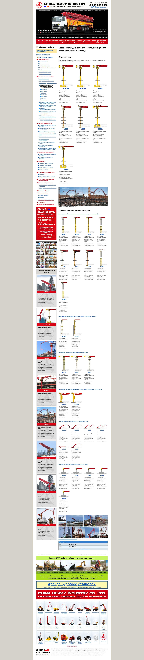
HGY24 (102, 430)
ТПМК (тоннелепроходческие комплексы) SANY (46, 180)
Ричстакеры (42, 174)
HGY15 (64, 449)
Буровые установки (43, 195)
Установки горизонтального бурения (47, 137)
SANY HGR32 (44, 94)
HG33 (83, 129)
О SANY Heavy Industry (43, 37)
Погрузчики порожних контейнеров (47, 176)
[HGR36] (46, 415)
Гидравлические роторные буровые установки (47, 126)
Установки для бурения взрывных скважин (47, 143)
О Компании (41, 202)
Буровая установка (55, 37)
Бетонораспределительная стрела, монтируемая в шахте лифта (48, 103)
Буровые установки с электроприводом (44, 140)
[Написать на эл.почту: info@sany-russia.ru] (45, 47)
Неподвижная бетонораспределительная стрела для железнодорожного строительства (80, 389)
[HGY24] (102, 427)
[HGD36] (89, 225)
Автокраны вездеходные (45, 165)
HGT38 (89, 372)
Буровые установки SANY (45, 123)
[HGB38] (76, 327)
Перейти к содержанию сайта (43, 54)
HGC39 (89, 475)
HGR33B (46, 390)
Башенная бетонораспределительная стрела (48, 109)
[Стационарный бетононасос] (72, 22)
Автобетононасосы (44, 79)
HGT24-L (76, 404)
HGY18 (76, 449)
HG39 (89, 266)
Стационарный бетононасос (69, 35)
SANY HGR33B (44, 96)
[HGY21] (89, 427)
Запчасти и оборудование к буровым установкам (47, 185)
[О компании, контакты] (72, 594)
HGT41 (76, 372)
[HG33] (83, 116)
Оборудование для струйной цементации (45, 146)
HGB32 (64, 336)
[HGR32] (46, 349)
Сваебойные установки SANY (46, 152)
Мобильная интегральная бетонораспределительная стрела (48, 116)
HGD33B (77, 234)
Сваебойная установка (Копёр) (75, 37)
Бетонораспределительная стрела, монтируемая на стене (48, 106)
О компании (104, 35)
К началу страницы (72, 645)
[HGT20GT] (64, 397)
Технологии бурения (43, 190)
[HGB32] (64, 327)
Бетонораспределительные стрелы (48, 83)
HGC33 (64, 475)
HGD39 (102, 234)
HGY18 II (64, 430)
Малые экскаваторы (44, 63)
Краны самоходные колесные (46, 167)
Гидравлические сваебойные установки (45, 158)
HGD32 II (46, 525)
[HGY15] (64, 447)
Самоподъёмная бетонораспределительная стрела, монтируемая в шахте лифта (78, 213)
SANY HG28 (43, 93)
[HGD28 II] (46, 449)
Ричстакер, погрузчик (91, 37)
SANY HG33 (43, 98)
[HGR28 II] (46, 315)
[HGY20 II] (76, 427)
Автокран (64, 37)
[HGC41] (102, 471)
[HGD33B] (76, 225)
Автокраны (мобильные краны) (46, 163)
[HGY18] (76, 446)
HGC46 (64, 498)
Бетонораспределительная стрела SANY (67, 539)
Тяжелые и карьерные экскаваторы (47, 67)
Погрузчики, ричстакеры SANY (46, 172)
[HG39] (89, 257)
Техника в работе (43, 193)
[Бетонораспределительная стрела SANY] (83, 205)
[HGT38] (89, 363)
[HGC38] (76, 471)
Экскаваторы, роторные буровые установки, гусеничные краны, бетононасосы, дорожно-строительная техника (72, 572)
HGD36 (89, 234)
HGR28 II (46, 324)
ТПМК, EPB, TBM (103, 37)
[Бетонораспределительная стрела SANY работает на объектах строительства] (83, 537)
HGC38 (77, 475)
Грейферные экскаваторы (45, 74)
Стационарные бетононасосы (46, 81)
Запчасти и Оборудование (45, 182)
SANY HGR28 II (44, 89)
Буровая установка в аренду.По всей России (45, 51)
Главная (39, 35)
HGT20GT (64, 404)
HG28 (46, 492)
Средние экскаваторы (44, 65)
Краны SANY (41, 161)
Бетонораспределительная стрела (46, 271)
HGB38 (77, 336)
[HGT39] (64, 363)
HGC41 (102, 475)
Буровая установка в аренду (46, 204)
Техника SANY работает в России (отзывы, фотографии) (72, 558)
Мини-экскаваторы (43, 61)
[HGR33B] (46, 382)
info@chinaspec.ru (85, 549)
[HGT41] (76, 363)
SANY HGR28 (44, 91)
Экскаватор (45, 35)
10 (53, 32)
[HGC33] (64, 471)
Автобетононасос (54, 35)
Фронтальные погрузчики (45, 72)
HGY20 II (77, 430)
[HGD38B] (64, 290)
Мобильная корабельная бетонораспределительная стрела (48, 119)
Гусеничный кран (84, 35)
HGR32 (46, 358)
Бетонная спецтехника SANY (45, 76)
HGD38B (64, 299)
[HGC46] (64, 494)
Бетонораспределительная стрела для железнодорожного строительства (48, 112)
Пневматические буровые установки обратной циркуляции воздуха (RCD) (47, 149)
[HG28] (46, 482)
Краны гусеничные (43, 169)
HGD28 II (46, 458)
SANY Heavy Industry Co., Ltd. (46, 200)
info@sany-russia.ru (74, 549)
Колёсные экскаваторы (44, 69)
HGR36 (46, 424)
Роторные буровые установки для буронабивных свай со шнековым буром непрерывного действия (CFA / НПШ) (47, 133)
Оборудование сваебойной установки (47, 188)
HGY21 (89, 430)
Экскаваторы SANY (43, 59)
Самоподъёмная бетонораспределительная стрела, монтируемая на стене (77, 316)
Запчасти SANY (95, 35)
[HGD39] (102, 225)
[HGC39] (89, 471)
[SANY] (72, 5)
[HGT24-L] (76, 397)
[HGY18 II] (64, 427)
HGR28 (46, 292)
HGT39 (64, 372)
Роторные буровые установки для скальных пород (47, 129)
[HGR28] (46, 283)
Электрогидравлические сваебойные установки (47, 155)
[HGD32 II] (46, 516)
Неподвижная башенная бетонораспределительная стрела (73, 352)
